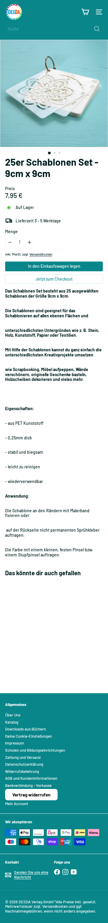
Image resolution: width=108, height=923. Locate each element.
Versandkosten (40, 254)
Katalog (11, 722)
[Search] (97, 29)
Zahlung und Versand (22, 757)
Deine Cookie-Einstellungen (28, 736)
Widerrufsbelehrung (22, 771)
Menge (11, 231)
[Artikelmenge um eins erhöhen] (29, 242)
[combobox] (54, 29)
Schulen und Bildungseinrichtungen (35, 750)
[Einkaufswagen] (85, 12)
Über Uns (12, 715)
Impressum (14, 743)
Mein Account (16, 803)
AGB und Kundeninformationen (31, 778)
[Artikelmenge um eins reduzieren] (10, 242)
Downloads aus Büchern (25, 729)
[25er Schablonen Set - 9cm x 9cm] (43, 631)
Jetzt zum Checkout (54, 278)
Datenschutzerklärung (24, 764)
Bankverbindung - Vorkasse (28, 785)
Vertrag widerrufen (31, 794)
